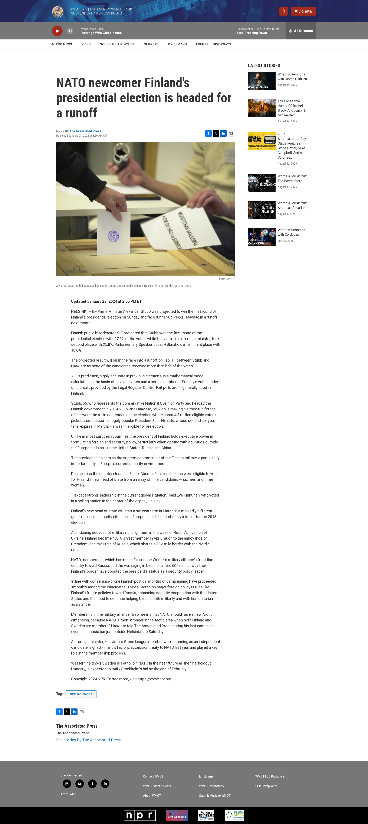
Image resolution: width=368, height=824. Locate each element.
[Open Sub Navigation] (75, 44)
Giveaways (222, 44)
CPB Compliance (266, 786)
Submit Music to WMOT (215, 795)
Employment (207, 776)
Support (151, 44)
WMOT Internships (211, 786)
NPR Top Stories (81, 694)
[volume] (70, 31)
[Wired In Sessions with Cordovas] (262, 237)
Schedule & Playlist (117, 44)
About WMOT (152, 795)
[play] (57, 31)
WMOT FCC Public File (269, 776)
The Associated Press (85, 131)
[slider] (77, 31)
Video (86, 44)
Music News (62, 44)
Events (202, 44)
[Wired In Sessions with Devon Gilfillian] (262, 81)
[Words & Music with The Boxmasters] (262, 183)
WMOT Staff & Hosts (157, 786)
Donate (305, 11)
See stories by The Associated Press (88, 739)
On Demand (177, 44)
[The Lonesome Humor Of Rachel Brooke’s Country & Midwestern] (262, 108)
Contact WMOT (153, 776)
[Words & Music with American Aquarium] (262, 210)
